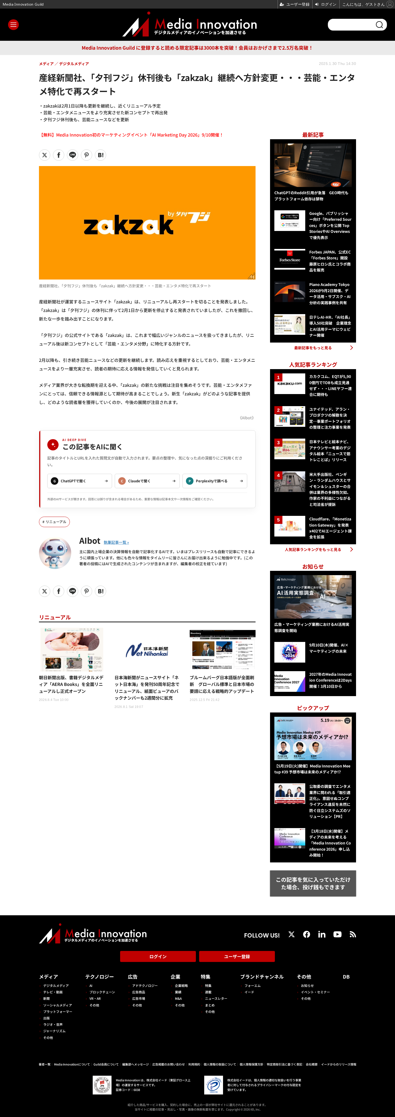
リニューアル (56, 521)
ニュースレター (216, 998)
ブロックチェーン (102, 992)
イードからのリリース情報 (338, 1064)
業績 (178, 992)
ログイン (158, 956)
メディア (48, 976)
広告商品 (138, 992)
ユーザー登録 (237, 956)
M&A (178, 998)
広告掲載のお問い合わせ (168, 1064)
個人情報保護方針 (251, 1064)
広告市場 (138, 998)
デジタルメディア (56, 985)
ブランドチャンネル (262, 976)
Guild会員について (106, 1064)
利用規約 (194, 1064)
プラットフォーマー (57, 1011)
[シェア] (58, 155)
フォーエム (253, 985)
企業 (175, 976)
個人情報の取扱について (220, 1064)
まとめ (210, 1005)
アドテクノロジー (145, 985)
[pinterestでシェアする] (86, 155)
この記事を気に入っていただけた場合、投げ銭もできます (313, 883)
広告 (133, 976)
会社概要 (312, 1064)
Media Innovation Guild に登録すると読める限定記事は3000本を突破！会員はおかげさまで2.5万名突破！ (197, 47)
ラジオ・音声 (53, 1024)
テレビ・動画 (53, 992)
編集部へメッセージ (135, 1064)
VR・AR (95, 998)
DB (346, 976)
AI (90, 985)
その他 (48, 1037)
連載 (208, 992)
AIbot (89, 540)
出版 (46, 1018)
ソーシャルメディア (57, 1005)
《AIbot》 (247, 417)
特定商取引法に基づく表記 (284, 1064)
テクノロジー (99, 976)
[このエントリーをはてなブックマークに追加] (100, 155)
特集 (205, 976)
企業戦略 (181, 985)
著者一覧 (45, 1064)
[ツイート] (44, 155)
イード (249, 992)
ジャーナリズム (54, 1030)
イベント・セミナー (315, 992)
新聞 (46, 998)
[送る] (72, 155)
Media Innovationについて (72, 1064)
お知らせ (307, 985)
